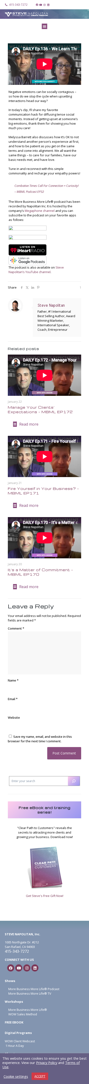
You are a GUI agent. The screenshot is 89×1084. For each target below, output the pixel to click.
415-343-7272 (17, 951)
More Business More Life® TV (29, 993)
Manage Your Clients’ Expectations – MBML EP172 (40, 409)
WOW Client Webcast (20, 1041)
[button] (44, 26)
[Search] (74, 781)
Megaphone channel (40, 211)
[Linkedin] (48, 5)
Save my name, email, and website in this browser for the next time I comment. (40, 738)
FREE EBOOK (14, 1022)
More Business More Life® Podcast (33, 989)
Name (13, 680)
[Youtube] (41, 5)
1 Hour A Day (14, 1045)
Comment (16, 628)
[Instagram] (45, 5)
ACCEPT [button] (39, 1076)
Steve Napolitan (51, 305)
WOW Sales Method (22, 1014)
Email (13, 699)
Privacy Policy (46, 1062)
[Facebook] (37, 5)
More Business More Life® (27, 1010)
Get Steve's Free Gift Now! (44, 896)
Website (14, 717)
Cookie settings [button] (16, 1076)
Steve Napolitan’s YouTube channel (36, 269)
